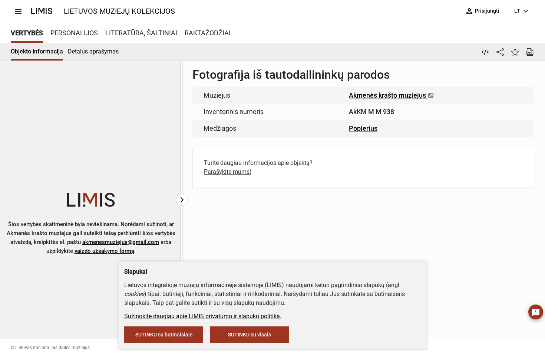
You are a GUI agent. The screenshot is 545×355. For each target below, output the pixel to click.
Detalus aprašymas (93, 51)
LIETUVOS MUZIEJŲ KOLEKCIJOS (119, 11)
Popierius (363, 128)
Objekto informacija (37, 51)
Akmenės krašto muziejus (388, 95)
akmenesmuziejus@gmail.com (120, 242)
